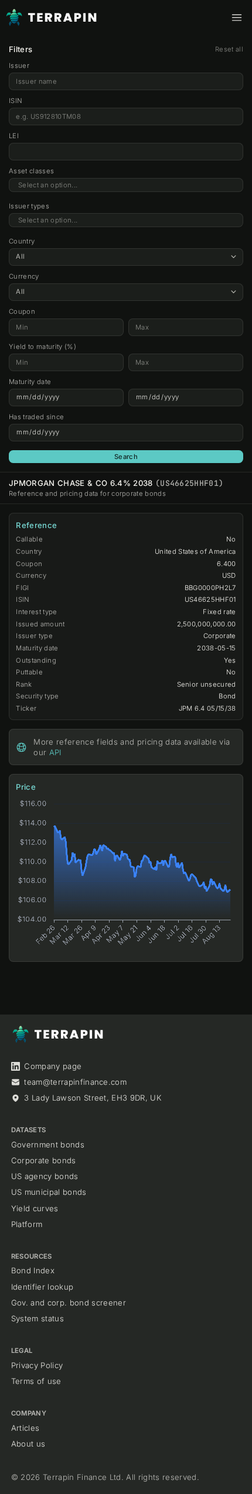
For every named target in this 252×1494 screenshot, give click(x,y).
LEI (14, 136)
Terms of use (36, 1381)
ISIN (15, 101)
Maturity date (30, 382)
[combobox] (126, 185)
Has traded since (36, 417)
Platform (27, 1224)
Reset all (229, 49)
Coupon (22, 311)
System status (37, 1318)
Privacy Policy (37, 1365)
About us (28, 1443)
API (55, 752)
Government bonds (47, 1144)
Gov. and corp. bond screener (68, 1302)
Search (126, 457)
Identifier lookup (42, 1286)
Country (22, 241)
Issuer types (29, 206)
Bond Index (33, 1270)
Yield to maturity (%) (42, 346)
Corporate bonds (43, 1160)
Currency (24, 276)
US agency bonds (45, 1176)
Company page (52, 1066)
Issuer (19, 65)
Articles (25, 1428)
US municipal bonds (49, 1192)
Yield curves (35, 1208)
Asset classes (31, 171)
